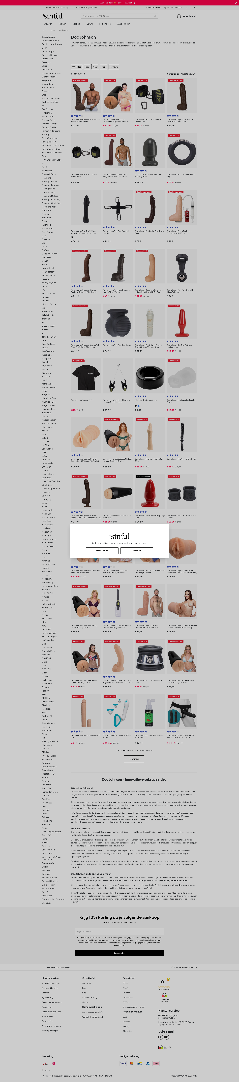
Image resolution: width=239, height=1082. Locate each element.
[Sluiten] (164, 528)
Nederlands (102, 550)
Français (137, 550)
